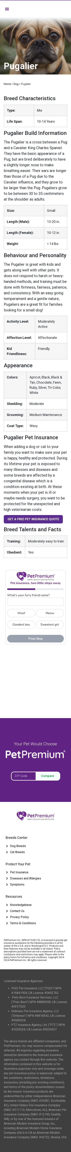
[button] (7, 9)
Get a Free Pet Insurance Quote (33, 519)
